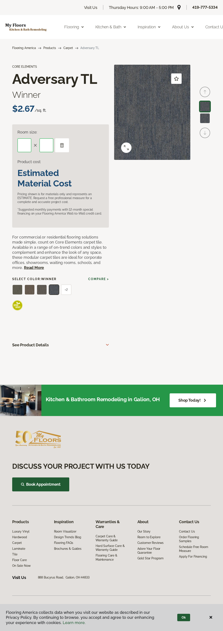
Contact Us (187, 531)
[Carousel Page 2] (205, 118)
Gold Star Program (150, 558)
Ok (184, 617)
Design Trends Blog (67, 537)
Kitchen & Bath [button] (108, 27)
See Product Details (30, 345)
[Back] (205, 92)
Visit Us (91, 7)
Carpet (68, 48)
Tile (14, 554)
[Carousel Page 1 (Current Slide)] (205, 106)
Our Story (144, 531)
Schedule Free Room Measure (193, 549)
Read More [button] (34, 267)
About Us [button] (180, 27)
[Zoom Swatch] (126, 147)
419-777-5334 (205, 7)
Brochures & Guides (67, 548)
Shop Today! (189, 400)
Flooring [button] (71, 27)
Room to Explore (148, 537)
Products (49, 48)
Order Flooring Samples (189, 539)
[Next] (205, 133)
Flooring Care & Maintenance (106, 557)
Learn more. (74, 622)
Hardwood (19, 537)
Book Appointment (43, 484)
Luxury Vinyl (20, 531)
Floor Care (19, 560)
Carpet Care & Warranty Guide (107, 538)
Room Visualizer (65, 531)
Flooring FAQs (63, 543)
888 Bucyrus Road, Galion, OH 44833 (64, 577)
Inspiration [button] (147, 27)
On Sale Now (21, 565)
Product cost (29, 161)
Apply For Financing (193, 556)
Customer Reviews (150, 543)
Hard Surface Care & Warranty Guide (110, 547)
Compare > (98, 279)
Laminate (18, 548)
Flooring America (24, 48)
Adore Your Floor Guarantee (148, 550)
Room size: (27, 132)
